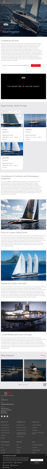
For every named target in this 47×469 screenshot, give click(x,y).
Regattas (18, 450)
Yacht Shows (19, 447)
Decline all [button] (37, 462)
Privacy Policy (26, 460)
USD (18, 111)
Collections (3, 435)
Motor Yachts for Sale (5, 427)
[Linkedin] (7, 416)
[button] (45, 2)
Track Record (34, 427)
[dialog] (23, 461)
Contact (33, 452)
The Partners (34, 447)
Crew (2, 447)
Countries (18, 452)
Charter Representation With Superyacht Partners (21, 433)
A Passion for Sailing (36, 450)
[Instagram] (5, 416)
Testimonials (34, 430)
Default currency (5, 111)
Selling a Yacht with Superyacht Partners (38, 433)
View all (43, 355)
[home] (5, 2)
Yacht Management (5, 441)
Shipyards (13, 5)
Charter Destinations (20, 436)
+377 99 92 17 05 (4, 399)
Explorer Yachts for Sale (5, 432)
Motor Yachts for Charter (21, 427)
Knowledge (7, 5)
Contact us (36, 65)
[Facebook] (2, 416)
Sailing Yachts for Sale (5, 430)
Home (2, 5)
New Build (3, 437)
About (33, 441)
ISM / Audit (3, 452)
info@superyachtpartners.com (7, 404)
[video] (23, 86)
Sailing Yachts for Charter (21, 430)
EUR (13, 111)
